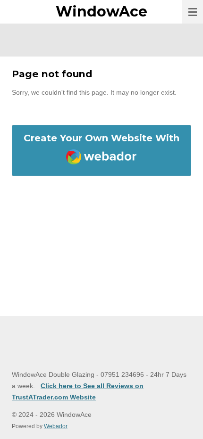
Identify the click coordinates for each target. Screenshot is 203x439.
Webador (56, 426)
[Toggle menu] (192, 12)
